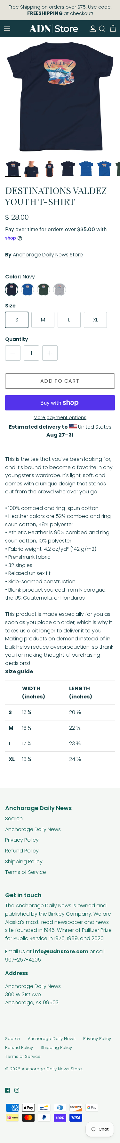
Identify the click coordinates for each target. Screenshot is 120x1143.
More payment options (60, 417)
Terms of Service (25, 872)
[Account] (91, 29)
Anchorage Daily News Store (48, 254)
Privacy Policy (22, 840)
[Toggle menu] (7, 29)
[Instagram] (16, 1090)
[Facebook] (7, 1090)
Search (14, 818)
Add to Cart (60, 381)
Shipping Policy (24, 861)
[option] (60, 97)
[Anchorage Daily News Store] (53, 28)
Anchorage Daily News (33, 829)
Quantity (16, 339)
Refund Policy (22, 850)
